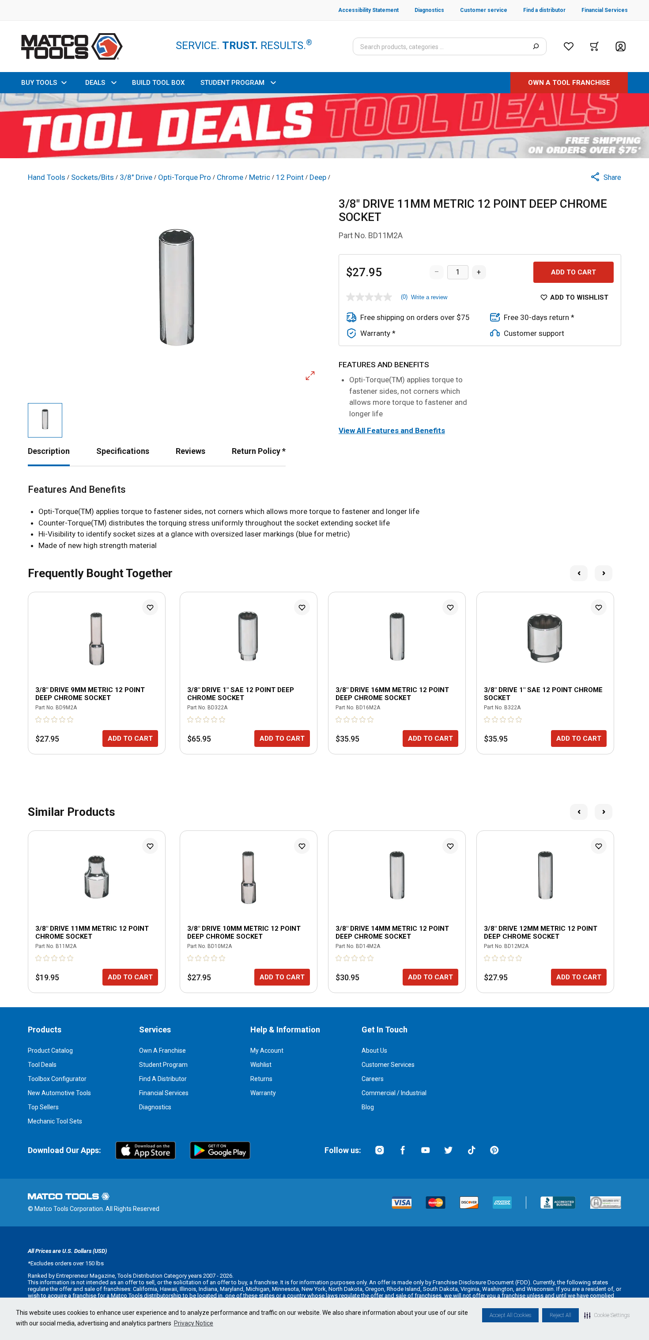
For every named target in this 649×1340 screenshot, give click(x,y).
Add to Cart (573, 272)
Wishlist (261, 1064)
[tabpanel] (324, 517)
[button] (606, 1315)
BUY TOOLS (39, 83)
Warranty (263, 1092)
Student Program (163, 1064)
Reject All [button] (560, 1315)
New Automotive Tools (59, 1092)
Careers (373, 1078)
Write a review (429, 297)
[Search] (536, 46)
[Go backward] (579, 573)
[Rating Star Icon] (38, 719)
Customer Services (388, 1064)
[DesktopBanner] (324, 125)
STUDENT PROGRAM (232, 83)
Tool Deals (42, 1064)
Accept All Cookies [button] (510, 1315)
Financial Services (164, 1092)
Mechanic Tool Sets (55, 1121)
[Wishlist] (568, 46)
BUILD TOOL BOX (158, 83)
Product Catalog (50, 1050)
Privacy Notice (193, 1323)
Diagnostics (155, 1107)
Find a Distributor (163, 1078)
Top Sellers (43, 1107)
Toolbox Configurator (57, 1078)
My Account (266, 1050)
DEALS (95, 83)
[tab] (49, 451)
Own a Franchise (162, 1050)
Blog (368, 1107)
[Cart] (594, 46)
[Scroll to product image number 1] (45, 420)
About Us (374, 1050)
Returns (261, 1078)
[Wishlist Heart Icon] (150, 607)
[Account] (620, 46)
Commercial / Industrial (394, 1092)
